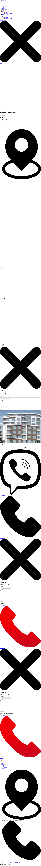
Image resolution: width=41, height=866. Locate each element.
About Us (3, 8)
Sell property (4, 5)
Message (1, 400)
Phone (1, 589)
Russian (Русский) (8, 13)
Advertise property (5, 14)
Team (3, 10)
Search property (4, 6)
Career (3, 7)
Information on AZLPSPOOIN (15, 862)
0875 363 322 (4, 860)
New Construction (5, 9)
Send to (1, 409)
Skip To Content (3, 0)
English (6, 12)
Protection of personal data (4, 862)
